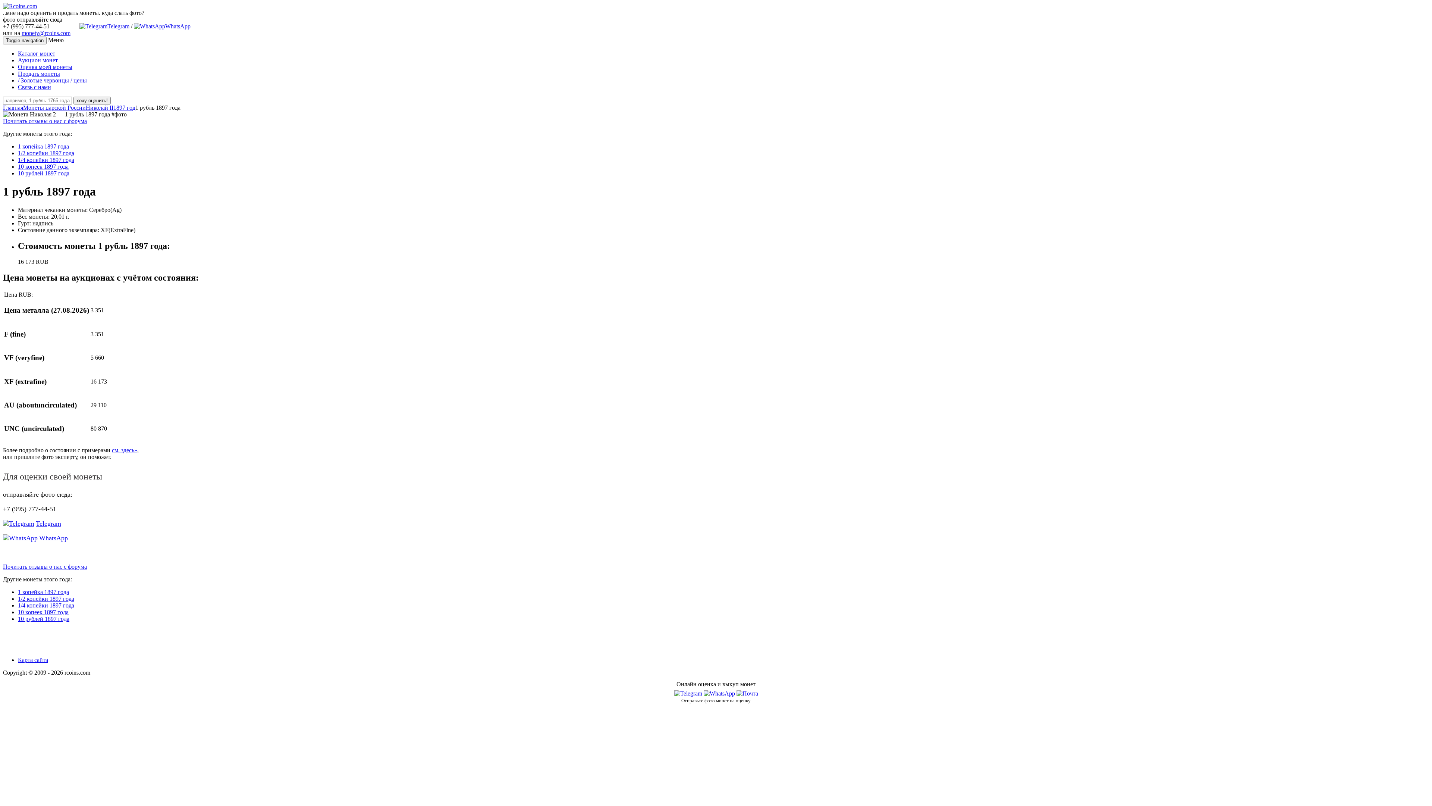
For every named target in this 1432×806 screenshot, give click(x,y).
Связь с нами (34, 87)
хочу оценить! (92, 100)
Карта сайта (33, 660)
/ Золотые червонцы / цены (52, 80)
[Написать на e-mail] (747, 692)
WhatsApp (178, 26)
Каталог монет (36, 53)
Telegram (118, 26)
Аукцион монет (38, 60)
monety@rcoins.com (46, 33)
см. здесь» (124, 450)
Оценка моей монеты (45, 67)
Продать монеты (39, 74)
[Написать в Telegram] (689, 693)
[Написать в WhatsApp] (720, 693)
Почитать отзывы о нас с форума (45, 121)
